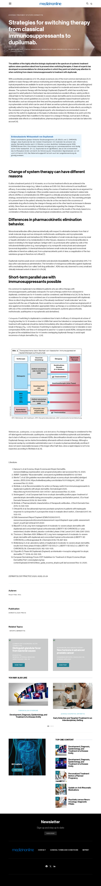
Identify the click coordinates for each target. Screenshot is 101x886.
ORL (25, 659)
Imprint (86, 850)
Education (72, 49)
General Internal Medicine (24, 657)
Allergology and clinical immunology (25, 49)
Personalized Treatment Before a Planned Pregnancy (78, 775)
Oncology (77, 657)
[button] (91, 4)
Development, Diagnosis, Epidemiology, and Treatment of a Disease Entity (28, 716)
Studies (60, 659)
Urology (67, 659)
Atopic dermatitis (17, 631)
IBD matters (17, 764)
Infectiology (18, 659)
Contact (42, 850)
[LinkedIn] (54, 866)
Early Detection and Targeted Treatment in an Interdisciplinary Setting (72, 719)
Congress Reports (65, 657)
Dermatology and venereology (55, 49)
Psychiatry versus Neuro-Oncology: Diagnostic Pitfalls (79, 801)
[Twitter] (50, 866)
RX (79, 49)
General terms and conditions (64, 850)
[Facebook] (46, 866)
